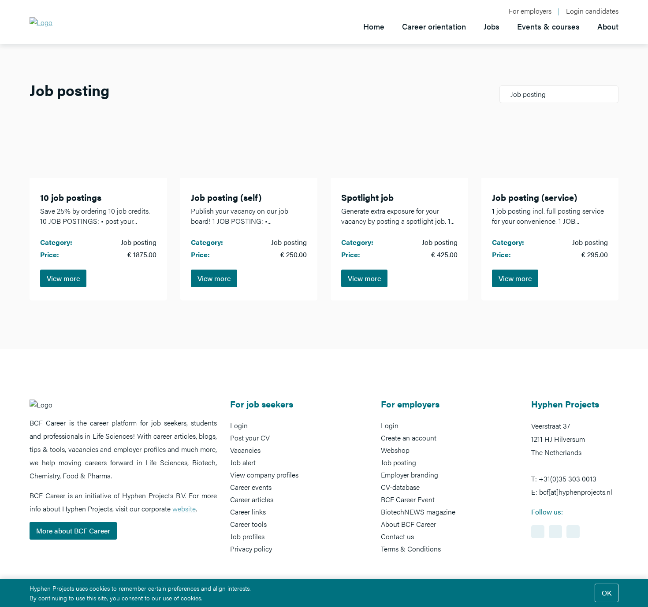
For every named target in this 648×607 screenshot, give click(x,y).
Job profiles (247, 536)
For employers (530, 11)
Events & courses (548, 26)
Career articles (251, 499)
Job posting (398, 462)
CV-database (400, 487)
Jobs (491, 26)
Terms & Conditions (411, 549)
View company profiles (264, 475)
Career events (251, 487)
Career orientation (434, 26)
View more (63, 278)
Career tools (248, 524)
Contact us (397, 536)
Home (373, 26)
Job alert (243, 462)
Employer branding (409, 475)
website (184, 508)
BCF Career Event (408, 499)
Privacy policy (251, 549)
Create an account (408, 438)
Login (239, 425)
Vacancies (245, 450)
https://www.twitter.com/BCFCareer (573, 531)
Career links (248, 512)
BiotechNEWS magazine (418, 512)
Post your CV (250, 438)
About (607, 26)
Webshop (395, 450)
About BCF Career (408, 524)
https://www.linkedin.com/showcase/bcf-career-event (537, 531)
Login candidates (592, 11)
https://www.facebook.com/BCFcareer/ (555, 531)
